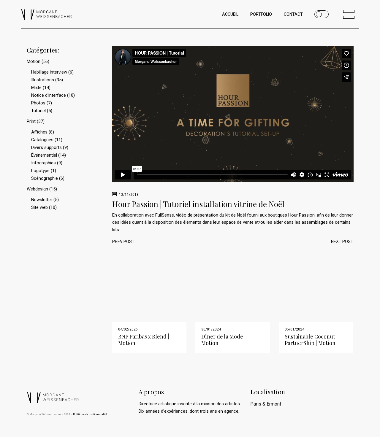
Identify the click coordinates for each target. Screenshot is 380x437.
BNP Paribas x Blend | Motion (143, 340)
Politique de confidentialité (90, 414)
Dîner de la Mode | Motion (223, 340)
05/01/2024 (294, 329)
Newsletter (41, 199)
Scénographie (44, 178)
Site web (39, 207)
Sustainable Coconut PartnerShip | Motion (310, 340)
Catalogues (42, 139)
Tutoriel (38, 110)
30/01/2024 (211, 329)
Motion (33, 61)
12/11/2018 (128, 195)
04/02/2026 (128, 329)
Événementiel (44, 155)
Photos (38, 103)
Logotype (40, 170)
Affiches (39, 132)
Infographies (43, 163)
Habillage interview (49, 72)
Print (31, 121)
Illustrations (42, 79)
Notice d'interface (48, 95)
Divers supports (46, 147)
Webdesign (37, 189)
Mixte (36, 87)
